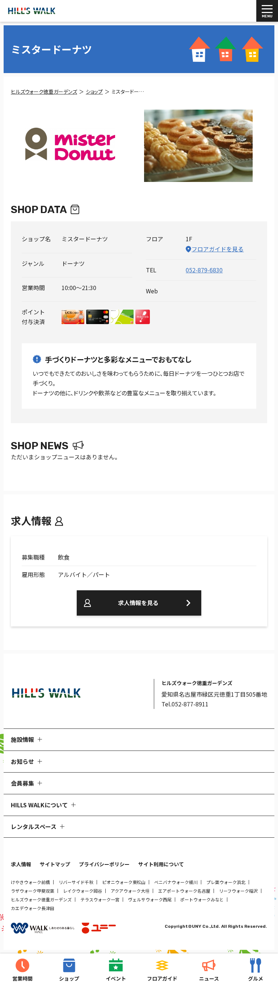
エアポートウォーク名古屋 (184, 891)
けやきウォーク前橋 (30, 882)
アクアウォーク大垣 (130, 891)
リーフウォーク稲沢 (238, 891)
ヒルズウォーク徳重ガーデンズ (41, 899)
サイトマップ (55, 864)
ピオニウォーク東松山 (124, 882)
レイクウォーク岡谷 (82, 891)
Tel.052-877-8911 (184, 704)
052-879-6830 (204, 269)
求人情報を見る (138, 602)
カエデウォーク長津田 (32, 908)
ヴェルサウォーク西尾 (150, 899)
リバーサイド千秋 (76, 882)
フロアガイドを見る (217, 249)
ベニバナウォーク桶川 (176, 882)
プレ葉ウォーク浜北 (225, 882)
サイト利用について (161, 864)
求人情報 (21, 864)
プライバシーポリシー (104, 864)
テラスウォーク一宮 (99, 899)
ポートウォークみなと (202, 899)
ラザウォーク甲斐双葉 (32, 891)
